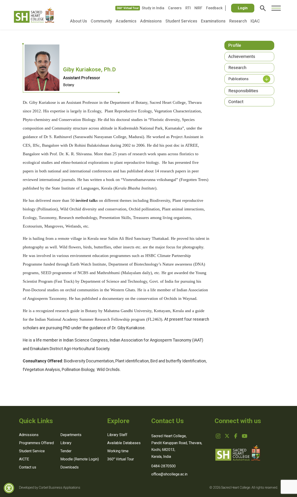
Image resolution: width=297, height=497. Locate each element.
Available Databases (124, 443)
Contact (235, 101)
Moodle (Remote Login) (79, 459)
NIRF (198, 8)
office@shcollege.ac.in (169, 474)
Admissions (151, 21)
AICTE (24, 459)
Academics (126, 21)
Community (101, 21)
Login (243, 8)
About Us (78, 21)
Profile (234, 45)
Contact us (27, 467)
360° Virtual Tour (128, 8)
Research (238, 21)
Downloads (69, 467)
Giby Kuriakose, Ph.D (89, 69)
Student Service (32, 451)
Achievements (241, 56)
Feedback (214, 8)
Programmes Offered (36, 443)
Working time (118, 451)
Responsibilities (243, 90)
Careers (175, 8)
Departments (70, 435)
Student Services (181, 21)
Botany (68, 85)
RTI (188, 8)
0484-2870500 (163, 466)
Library (65, 443)
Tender (65, 451)
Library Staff (117, 435)
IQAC (255, 21)
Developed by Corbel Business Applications (49, 488)
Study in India (153, 8)
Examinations (213, 21)
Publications (238, 79)
